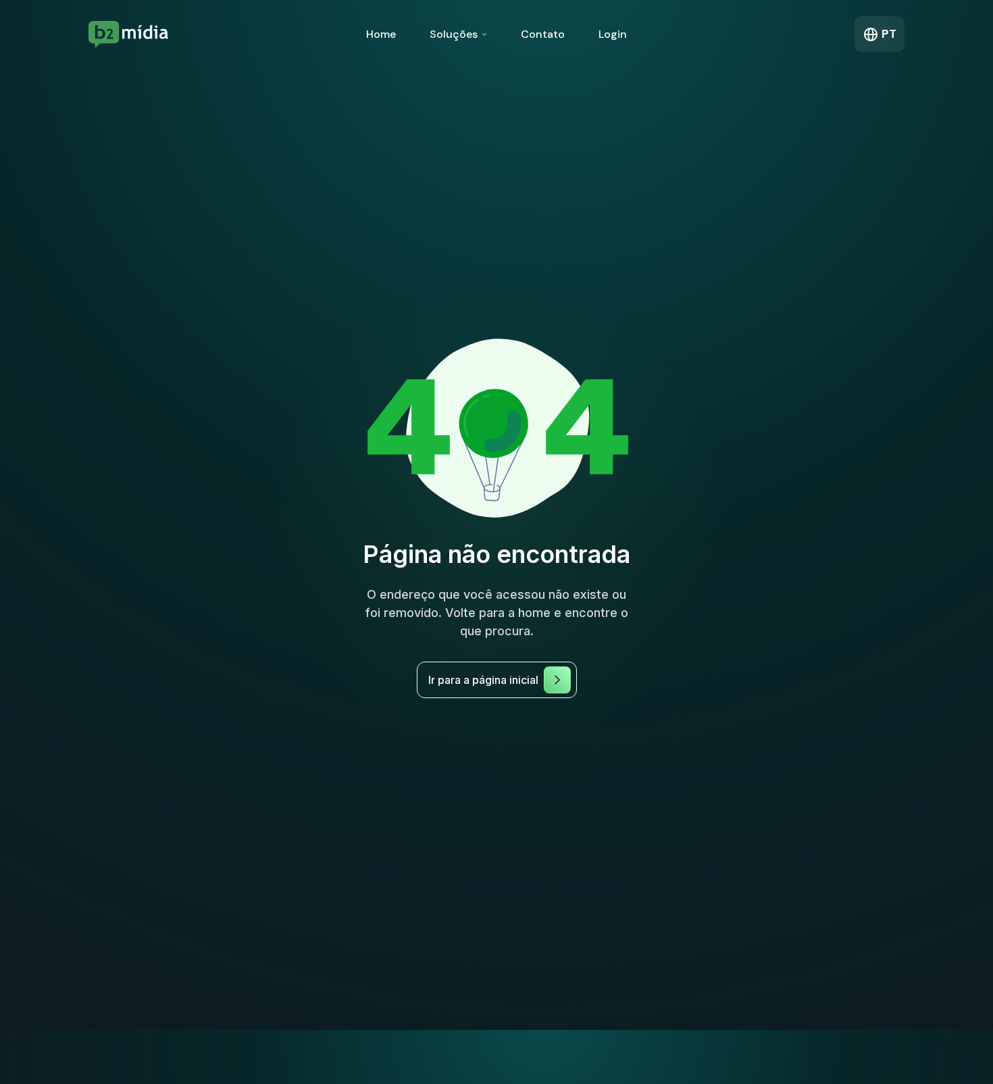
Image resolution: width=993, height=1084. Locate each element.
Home (381, 34)
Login (613, 34)
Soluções (454, 34)
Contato (543, 34)
